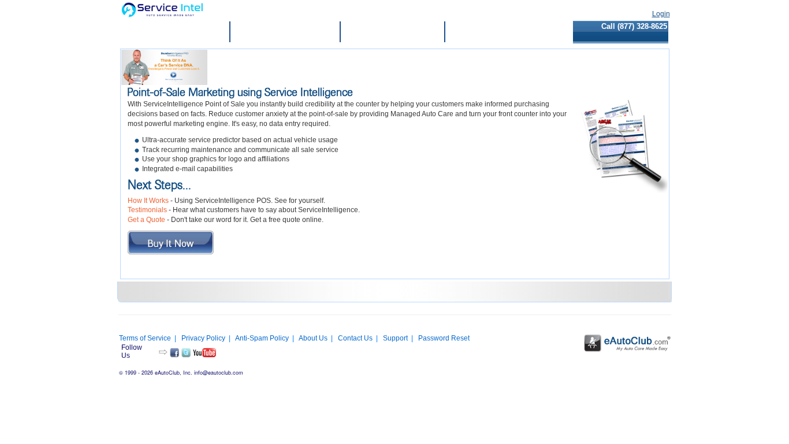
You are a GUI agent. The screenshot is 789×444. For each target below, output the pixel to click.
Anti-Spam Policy (262, 338)
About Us (313, 338)
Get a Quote (146, 220)
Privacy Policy (203, 338)
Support (395, 338)
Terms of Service (145, 338)
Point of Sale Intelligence (176, 32)
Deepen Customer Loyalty (285, 32)
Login (661, 14)
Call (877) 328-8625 (634, 26)
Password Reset (444, 338)
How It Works (148, 201)
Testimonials (147, 210)
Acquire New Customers (392, 32)
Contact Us (355, 338)
